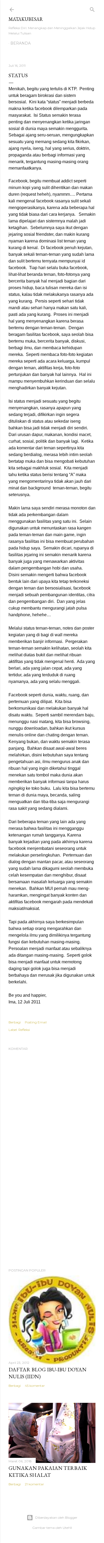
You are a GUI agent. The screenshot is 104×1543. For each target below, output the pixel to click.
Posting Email (36, 1022)
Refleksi (24, 1030)
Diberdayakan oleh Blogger (56, 1517)
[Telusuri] (92, 8)
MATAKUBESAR (26, 19)
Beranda (20, 43)
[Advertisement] (52, 1221)
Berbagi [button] (15, 1022)
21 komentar (34, 1484)
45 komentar (35, 1386)
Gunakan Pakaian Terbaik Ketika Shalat (48, 1471)
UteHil (67, 1528)
